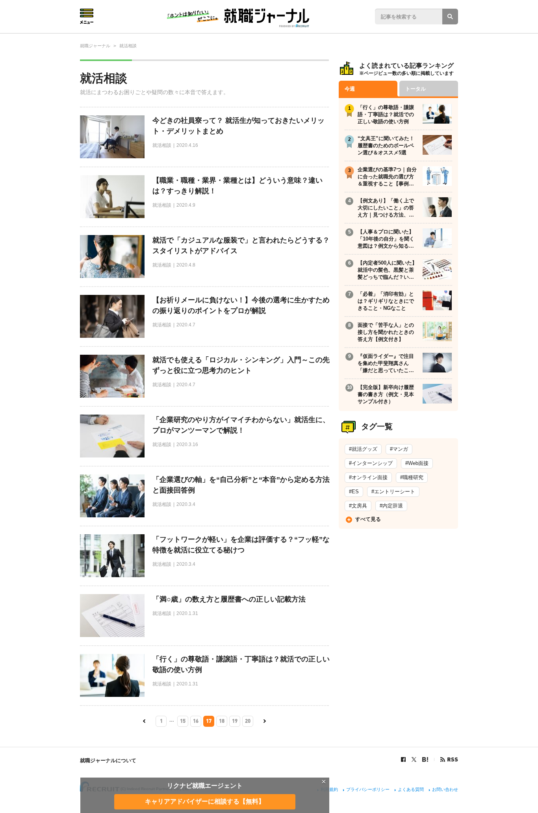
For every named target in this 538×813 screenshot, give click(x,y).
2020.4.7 (185, 325)
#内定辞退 (391, 506)
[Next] (264, 721)
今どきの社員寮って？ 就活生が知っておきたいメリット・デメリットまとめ (238, 126)
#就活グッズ (363, 449)
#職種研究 (411, 477)
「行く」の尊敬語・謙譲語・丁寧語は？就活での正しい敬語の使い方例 (241, 664)
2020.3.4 (185, 504)
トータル (415, 89)
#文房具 (358, 506)
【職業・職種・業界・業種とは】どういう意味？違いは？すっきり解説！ (237, 185)
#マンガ (399, 449)
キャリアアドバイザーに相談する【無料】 (205, 801)
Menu (86, 16)
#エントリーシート (393, 491)
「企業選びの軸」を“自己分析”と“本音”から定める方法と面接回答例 (241, 485)
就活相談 (161, 145)
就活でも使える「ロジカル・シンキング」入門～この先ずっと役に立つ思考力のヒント (241, 365)
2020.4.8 (185, 265)
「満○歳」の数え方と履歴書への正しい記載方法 (229, 599)
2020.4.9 (185, 205)
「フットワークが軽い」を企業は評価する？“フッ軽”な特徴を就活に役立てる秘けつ (241, 544)
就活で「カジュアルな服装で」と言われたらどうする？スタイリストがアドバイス (241, 245)
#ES (354, 491)
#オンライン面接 (368, 477)
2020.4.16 (187, 145)
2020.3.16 (187, 444)
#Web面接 (417, 463)
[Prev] (144, 721)
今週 (350, 89)
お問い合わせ (445, 789)
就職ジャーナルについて (108, 760)
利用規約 (329, 789)
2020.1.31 (187, 613)
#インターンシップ (371, 463)
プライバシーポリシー (368, 789)
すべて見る (368, 519)
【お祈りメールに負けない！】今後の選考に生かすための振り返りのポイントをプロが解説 (241, 305)
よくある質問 (411, 789)
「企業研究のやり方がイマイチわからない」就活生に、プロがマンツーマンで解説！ (241, 425)
